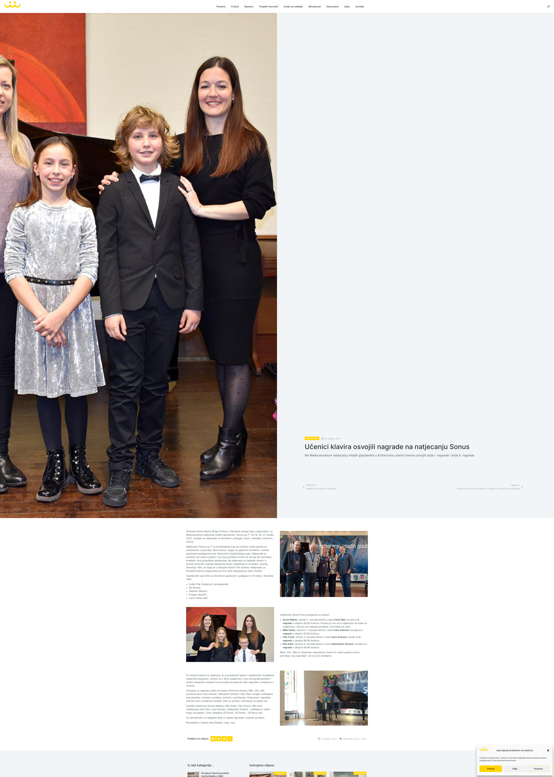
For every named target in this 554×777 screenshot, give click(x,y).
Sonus (356, 738)
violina (363, 738)
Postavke (538, 768)
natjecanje (347, 738)
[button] (548, 750)
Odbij (514, 768)
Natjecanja (312, 438)
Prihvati (490, 768)
